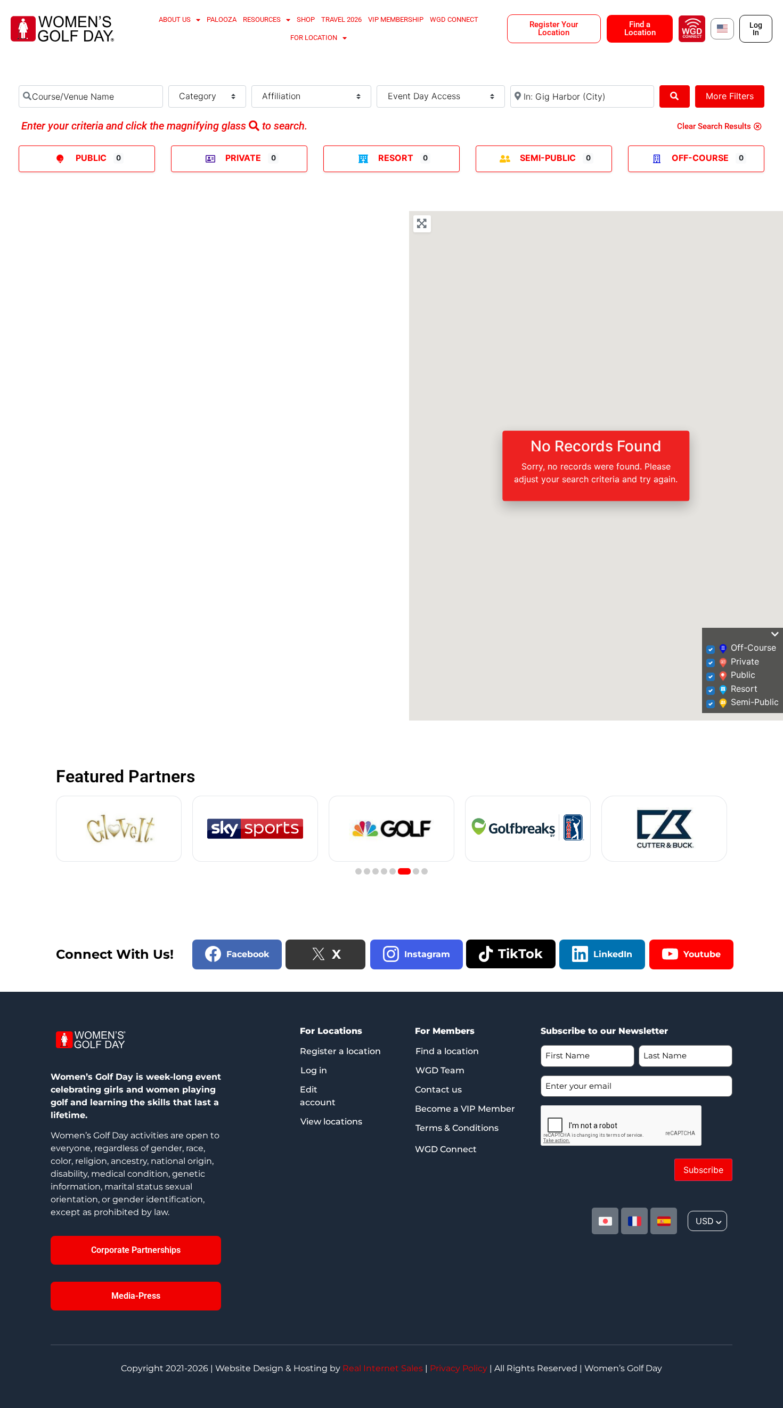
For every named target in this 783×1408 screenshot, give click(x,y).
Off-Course (700, 157)
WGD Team (439, 1070)
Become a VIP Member (465, 1109)
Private (243, 157)
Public (91, 157)
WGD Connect (454, 19)
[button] (358, 871)
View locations (331, 1121)
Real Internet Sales (382, 1368)
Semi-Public (548, 157)
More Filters (730, 96)
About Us (175, 19)
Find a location (447, 1051)
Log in (313, 1070)
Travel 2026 (341, 19)
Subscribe (703, 1169)
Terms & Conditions (457, 1128)
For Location (313, 38)
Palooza (221, 19)
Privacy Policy (458, 1368)
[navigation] (707, 1221)
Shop (306, 19)
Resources (262, 19)
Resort (395, 157)
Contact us (438, 1090)
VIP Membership (395, 19)
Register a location (340, 1051)
